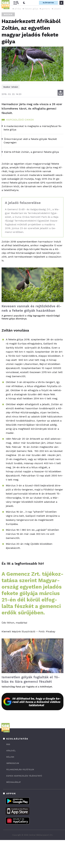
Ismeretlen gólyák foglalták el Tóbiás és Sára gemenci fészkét (31, 679)
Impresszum (12, 763)
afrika (18, 8)
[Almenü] (16, 3)
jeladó (57, 8)
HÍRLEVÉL (11, 751)
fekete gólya (31, 8)
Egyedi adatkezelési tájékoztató (24, 776)
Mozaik (8, 14)
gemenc (46, 8)
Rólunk (10, 757)
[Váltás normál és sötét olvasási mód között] (24, 3)
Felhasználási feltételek (20, 769)
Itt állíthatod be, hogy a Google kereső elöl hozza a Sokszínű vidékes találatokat (36, 702)
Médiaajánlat (13, 782)
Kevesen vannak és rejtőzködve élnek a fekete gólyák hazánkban (31, 308)
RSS (8, 744)
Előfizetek (48, 2)
